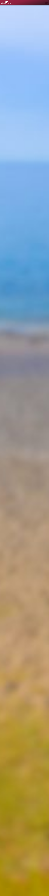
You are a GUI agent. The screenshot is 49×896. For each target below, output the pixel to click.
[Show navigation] (46, 3)
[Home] (6, 2)
